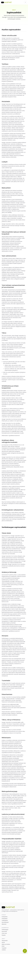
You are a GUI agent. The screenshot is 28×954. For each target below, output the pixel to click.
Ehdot (3, 946)
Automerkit (4, 931)
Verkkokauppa (5, 929)
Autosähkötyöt (5, 922)
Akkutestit (4, 924)
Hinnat (3, 942)
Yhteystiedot (5, 940)
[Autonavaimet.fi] (6, 2)
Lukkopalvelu (5, 920)
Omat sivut (4, 933)
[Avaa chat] (25, 951)
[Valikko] (25, 2)
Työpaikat (4, 948)
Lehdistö (4, 949)
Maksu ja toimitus (6, 944)
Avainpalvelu (4, 916)
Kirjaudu (4, 935)
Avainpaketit (4, 918)
